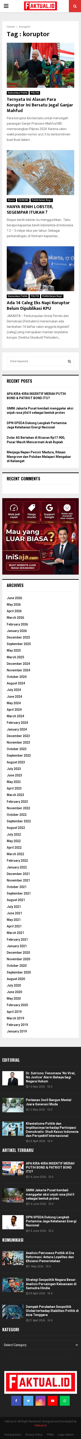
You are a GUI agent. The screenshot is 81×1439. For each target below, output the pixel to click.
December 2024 (18, 664)
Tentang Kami (12, 1434)
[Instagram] (40, 1401)
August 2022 (16, 828)
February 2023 (17, 801)
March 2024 (15, 716)
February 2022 (17, 860)
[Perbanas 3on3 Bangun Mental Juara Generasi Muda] (13, 1105)
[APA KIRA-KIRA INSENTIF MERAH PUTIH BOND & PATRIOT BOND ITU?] (13, 1168)
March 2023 (15, 795)
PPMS (50, 1434)
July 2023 (14, 769)
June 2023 (14, 775)
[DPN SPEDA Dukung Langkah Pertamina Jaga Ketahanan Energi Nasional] (13, 1222)
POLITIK (35, 93)
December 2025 (18, 637)
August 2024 (16, 683)
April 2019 (14, 1012)
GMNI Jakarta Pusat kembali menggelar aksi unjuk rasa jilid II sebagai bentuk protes (50, 1194)
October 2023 (17, 749)
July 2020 (14, 985)
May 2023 (14, 782)
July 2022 (14, 834)
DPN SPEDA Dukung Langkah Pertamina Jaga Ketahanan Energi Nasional (51, 1221)
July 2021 (14, 906)
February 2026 (17, 624)
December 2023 (18, 736)
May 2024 (14, 703)
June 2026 (14, 598)
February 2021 (17, 939)
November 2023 (18, 742)
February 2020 (17, 1005)
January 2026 (17, 631)
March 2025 (15, 657)
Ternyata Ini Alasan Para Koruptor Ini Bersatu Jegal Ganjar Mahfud (40, 105)
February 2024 (17, 722)
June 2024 (14, 696)
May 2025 (14, 650)
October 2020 (17, 965)
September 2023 (19, 755)
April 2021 (14, 926)
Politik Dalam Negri (42, 200)
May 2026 (14, 604)
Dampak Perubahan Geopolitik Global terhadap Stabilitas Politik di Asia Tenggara (52, 1311)
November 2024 (18, 670)
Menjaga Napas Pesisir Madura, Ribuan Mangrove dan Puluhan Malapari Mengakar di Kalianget (39, 456)
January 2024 (17, 729)
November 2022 (18, 808)
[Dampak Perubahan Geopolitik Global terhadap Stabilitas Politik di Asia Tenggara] (13, 1312)
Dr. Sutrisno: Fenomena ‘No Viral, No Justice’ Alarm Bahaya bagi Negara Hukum (50, 1077)
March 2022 (15, 854)
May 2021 (14, 920)
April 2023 (14, 788)
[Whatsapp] (65, 1401)
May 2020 (14, 998)
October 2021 (17, 887)
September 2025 (19, 644)
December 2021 (18, 874)
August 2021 (16, 900)
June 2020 (14, 992)
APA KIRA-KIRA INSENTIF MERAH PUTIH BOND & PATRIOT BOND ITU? (50, 1167)
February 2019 (17, 1025)
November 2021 (18, 880)
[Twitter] (28, 1401)
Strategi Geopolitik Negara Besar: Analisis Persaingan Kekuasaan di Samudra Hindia (51, 1284)
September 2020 (19, 972)
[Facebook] (16, 1401)
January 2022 (17, 867)
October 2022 (17, 814)
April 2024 (14, 709)
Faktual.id (41, 1425)
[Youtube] (53, 1401)
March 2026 (15, 617)
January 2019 (17, 1031)
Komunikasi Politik (17, 93)
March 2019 (15, 1018)
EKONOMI (23, 200)
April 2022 (14, 847)
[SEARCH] (69, 361)
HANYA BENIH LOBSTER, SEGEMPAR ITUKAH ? (30, 209)
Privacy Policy (34, 1434)
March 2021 (15, 933)
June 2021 (14, 913)
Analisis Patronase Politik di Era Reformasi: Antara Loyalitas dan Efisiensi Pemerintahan (50, 1257)
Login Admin (66, 1434)
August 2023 (16, 762)
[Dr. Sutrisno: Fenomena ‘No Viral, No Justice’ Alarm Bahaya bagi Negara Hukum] (13, 1078)
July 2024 (14, 690)
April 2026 (14, 611)
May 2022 (14, 841)
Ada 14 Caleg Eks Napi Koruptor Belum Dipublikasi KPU (38, 305)
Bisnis (11, 200)
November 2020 (18, 959)
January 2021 (17, 946)
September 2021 (19, 893)
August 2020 (16, 979)
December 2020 (18, 952)
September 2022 (19, 821)
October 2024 (17, 677)
